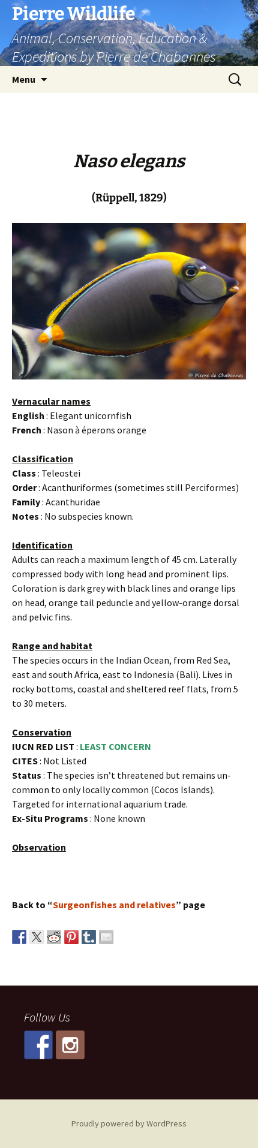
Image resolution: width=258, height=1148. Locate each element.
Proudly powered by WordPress (129, 1123)
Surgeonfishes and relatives (114, 905)
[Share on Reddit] (54, 937)
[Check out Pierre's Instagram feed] (70, 1045)
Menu (23, 79)
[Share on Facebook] (19, 937)
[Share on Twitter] (36, 937)
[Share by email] (106, 937)
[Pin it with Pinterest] (71, 937)
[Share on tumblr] (89, 937)
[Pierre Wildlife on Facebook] (38, 1045)
